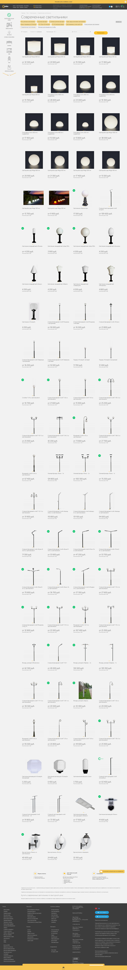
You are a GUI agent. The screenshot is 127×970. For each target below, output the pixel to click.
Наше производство (19, 5)
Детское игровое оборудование (10, 950)
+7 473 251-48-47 (94, 5)
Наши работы (26, 5)
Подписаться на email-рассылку (101, 920)
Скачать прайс (30, 940)
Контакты (26, 7)
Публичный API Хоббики (77, 913)
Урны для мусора (7, 915)
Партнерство (52, 926)
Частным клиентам (56, 5)
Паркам (54, 6)
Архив (5, 940)
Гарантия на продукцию (32, 935)
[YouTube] (96, 908)
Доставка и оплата (38, 7)
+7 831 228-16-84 (94, 7)
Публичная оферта (98, 954)
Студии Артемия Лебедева (78, 963)
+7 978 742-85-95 (95, 6)
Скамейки (9, 45)
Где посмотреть (30, 937)
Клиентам (28, 926)
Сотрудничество (53, 946)
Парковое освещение (8, 920)
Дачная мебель (7, 909)
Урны (9, 62)
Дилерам (14, 7)
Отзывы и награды (55, 916)
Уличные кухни (7, 938)
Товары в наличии (9, 28)
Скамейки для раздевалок (9, 959)
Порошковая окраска (31, 916)
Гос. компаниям (69, 5)
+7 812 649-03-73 (82, 6)
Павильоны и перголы (8, 922)
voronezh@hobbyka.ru (76, 947)
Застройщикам (58, 6)
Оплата (29, 929)
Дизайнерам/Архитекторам (67, 6)
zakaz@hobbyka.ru (82, 7)
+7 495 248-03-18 (76, 924)
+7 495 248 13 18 (82, 5)
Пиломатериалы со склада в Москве (34, 922)
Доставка (29, 931)
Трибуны (5, 927)
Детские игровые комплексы (9, 948)
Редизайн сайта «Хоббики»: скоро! (63, 1)
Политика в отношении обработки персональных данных (106, 952)
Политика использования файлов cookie (103, 956)
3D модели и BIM (54, 951)
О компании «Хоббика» (55, 906)
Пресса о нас (53, 918)
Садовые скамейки (7, 913)
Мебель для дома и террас (9, 936)
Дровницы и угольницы (8, 946)
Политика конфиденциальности (101, 951)
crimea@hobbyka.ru (76, 934)
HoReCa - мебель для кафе (9, 933)
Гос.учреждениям (54, 931)
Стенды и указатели (8, 931)
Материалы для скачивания (32, 938)
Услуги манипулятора (31, 920)
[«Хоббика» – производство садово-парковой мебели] (5, 6)
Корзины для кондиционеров (9, 961)
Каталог (14, 5)
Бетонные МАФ (7, 945)
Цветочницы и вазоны (9, 71)
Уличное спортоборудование (9, 925)
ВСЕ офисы (88, 7)
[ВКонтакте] (99, 908)
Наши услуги (29, 906)
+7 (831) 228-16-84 (76, 942)
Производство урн (54, 942)
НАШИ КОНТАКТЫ (76, 952)
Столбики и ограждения (8, 929)
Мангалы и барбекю (8, 934)
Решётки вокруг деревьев (8, 924)
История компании (55, 909)
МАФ (9, 53)
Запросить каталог (38, 5)
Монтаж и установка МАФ (32, 918)
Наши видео (53, 949)
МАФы (5, 941)
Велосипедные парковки (8, 918)
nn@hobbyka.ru (75, 941)
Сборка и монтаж (30, 933)
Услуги (18, 7)
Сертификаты (54, 913)
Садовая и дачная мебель (9, 36)
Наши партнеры (54, 915)
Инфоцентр (22, 7)
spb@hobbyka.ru (75, 928)
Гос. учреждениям (63, 5)
